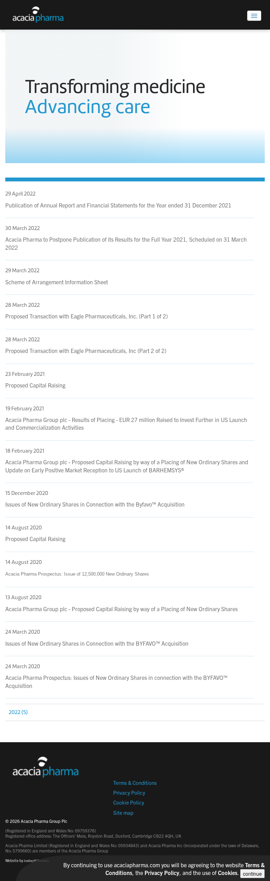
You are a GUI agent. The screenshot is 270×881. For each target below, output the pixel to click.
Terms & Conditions (135, 782)
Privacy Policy (129, 792)
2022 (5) (18, 712)
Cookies (227, 872)
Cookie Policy (128, 802)
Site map (123, 812)
